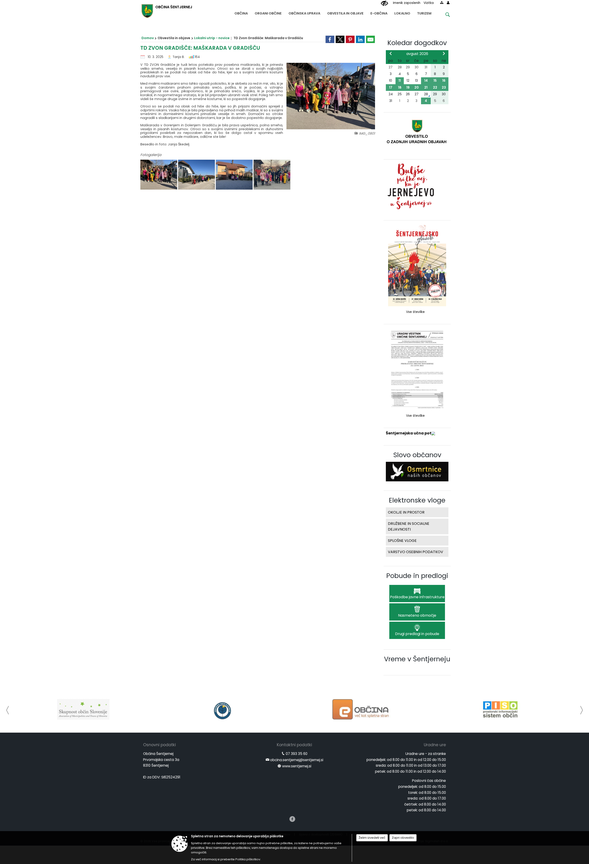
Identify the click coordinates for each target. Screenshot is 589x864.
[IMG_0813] (272, 175)
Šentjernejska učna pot (408, 433)
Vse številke (415, 312)
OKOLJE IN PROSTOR (406, 512)
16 (443, 80)
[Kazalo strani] (441, 2)
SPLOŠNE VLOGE (402, 540)
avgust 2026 (417, 53)
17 (390, 87)
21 (425, 87)
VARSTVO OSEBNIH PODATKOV (415, 552)
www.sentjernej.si (296, 766)
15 (435, 80)
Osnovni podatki (159, 745)
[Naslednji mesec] (444, 53)
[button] (7, 710)
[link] (330, 39)
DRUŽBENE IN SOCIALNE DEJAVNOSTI (408, 526)
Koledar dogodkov (417, 42)
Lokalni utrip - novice (212, 38)
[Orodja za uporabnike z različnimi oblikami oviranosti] (384, 3)
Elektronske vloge (417, 500)
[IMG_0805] (197, 175)
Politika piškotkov (247, 859)
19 (408, 87)
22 (435, 87)
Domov (147, 38)
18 (399, 87)
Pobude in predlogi (417, 575)
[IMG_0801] (159, 175)
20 (416, 87)
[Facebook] (292, 819)
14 (426, 80)
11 (399, 80)
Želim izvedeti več (372, 837)
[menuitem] (241, 12)
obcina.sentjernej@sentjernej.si (296, 759)
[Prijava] (448, 2)
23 (444, 87)
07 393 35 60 (296, 753)
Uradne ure (435, 745)
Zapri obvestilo (403, 837)
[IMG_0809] (235, 175)
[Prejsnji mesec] (391, 53)
